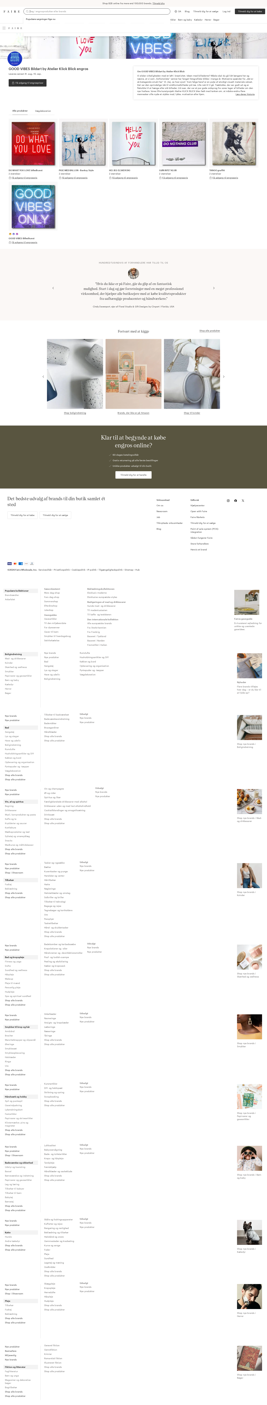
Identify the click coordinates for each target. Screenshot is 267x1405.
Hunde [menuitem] (8, 1236)
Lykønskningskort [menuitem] (14, 1109)
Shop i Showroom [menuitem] (14, 872)
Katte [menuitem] (8, 1232)
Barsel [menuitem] (8, 1171)
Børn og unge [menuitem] (12, 1375)
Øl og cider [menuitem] (50, 793)
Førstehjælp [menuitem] (50, 1167)
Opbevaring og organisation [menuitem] (94, 666)
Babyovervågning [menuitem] (53, 1149)
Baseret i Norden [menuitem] (96, 640)
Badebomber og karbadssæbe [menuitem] (60, 944)
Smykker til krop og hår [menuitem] (17, 1027)
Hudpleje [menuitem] (9, 991)
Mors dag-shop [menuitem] (52, 592)
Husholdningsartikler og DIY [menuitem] (94, 657)
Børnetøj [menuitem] (9, 1201)
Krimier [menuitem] (48, 1354)
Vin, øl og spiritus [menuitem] (14, 801)
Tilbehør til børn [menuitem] (13, 1193)
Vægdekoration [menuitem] (87, 674)
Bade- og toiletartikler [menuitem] (55, 1154)
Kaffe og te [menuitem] (11, 819)
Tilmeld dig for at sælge (205, 11)
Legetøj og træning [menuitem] (54, 1262)
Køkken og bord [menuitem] (88, 661)
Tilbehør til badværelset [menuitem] (56, 714)
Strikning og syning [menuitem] (54, 1092)
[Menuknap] (4, 28)
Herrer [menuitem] (8, 688)
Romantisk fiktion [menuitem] (53, 1358)
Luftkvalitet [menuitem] (50, 1145)
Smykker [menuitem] (9, 671)
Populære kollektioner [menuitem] (17, 590)
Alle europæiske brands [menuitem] (99, 623)
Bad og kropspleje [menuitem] (14, 957)
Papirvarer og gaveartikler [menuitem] (18, 675)
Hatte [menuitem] (47, 884)
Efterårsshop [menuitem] (50, 605)
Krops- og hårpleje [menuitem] (54, 1158)
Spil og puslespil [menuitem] (14, 1101)
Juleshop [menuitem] (48, 610)
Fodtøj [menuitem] (8, 884)
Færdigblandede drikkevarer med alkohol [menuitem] (65, 801)
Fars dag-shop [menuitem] (51, 597)
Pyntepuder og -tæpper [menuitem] (92, 670)
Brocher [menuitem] (9, 1035)
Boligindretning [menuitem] (13, 654)
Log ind (226, 11)
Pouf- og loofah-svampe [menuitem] (56, 957)
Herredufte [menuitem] (49, 1292)
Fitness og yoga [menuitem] (13, 961)
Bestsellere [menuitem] (11, 1351)
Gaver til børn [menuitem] (51, 631)
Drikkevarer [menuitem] (11, 810)
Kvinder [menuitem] (9, 662)
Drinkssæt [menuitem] (49, 814)
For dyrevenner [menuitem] (52, 627)
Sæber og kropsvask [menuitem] (54, 965)
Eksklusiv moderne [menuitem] (97, 592)
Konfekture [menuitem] (10, 827)
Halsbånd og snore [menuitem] (54, 1236)
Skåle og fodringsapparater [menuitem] (58, 1219)
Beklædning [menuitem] (11, 888)
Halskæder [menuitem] (10, 1057)
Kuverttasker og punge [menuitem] (56, 871)
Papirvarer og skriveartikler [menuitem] (19, 1118)
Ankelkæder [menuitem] (50, 1014)
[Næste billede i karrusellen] (214, 288)
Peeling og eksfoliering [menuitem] (56, 961)
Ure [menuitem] (46, 914)
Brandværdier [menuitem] (12, 595)
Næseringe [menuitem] (49, 1031)
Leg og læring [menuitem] (12, 1184)
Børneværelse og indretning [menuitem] (19, 1175)
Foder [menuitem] (47, 1249)
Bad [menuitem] (46, 661)
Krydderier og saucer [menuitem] (16, 823)
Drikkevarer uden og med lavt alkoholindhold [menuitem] (67, 806)
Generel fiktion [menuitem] (51, 1345)
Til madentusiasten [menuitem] (97, 610)
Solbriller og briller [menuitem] (54, 897)
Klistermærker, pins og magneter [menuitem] (16, 1124)
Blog (187, 11)
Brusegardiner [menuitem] (51, 727)
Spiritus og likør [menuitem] (52, 797)
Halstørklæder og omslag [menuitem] (57, 893)
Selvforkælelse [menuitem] (51, 640)
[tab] (20, 111)
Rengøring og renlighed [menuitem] (56, 1228)
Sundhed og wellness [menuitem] (16, 970)
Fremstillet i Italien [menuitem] (97, 645)
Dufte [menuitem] (8, 965)
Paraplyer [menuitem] (49, 919)
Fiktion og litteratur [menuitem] (15, 1367)
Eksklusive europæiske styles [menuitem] (102, 597)
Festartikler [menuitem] (11, 1114)
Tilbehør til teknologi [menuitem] (55, 901)
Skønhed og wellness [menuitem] (16, 667)
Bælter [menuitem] (47, 867)
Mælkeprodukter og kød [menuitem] (17, 832)
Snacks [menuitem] (8, 840)
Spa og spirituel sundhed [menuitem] (18, 996)
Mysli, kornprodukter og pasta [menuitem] (20, 814)
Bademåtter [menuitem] (50, 723)
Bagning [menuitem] (9, 806)
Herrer (208, 19)
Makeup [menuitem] (9, 978)
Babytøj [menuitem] (9, 1197)
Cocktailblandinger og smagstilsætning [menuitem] (64, 810)
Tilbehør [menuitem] (9, 880)
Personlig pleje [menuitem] (12, 987)
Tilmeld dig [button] (159, 3)
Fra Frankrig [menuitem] (93, 632)
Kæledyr (198, 19)
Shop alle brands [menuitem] (14, 775)
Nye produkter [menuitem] (51, 657)
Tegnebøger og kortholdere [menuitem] (58, 910)
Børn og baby (185, 19)
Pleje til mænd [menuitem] (12, 983)
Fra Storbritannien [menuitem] (96, 627)
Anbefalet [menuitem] (10, 599)
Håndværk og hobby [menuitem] (16, 1096)
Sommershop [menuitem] (51, 601)
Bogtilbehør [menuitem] (11, 1387)
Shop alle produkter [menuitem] (15, 779)
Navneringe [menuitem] (50, 1018)
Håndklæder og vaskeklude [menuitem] (58, 1171)
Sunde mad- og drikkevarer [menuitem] (101, 606)
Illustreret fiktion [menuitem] (52, 1362)
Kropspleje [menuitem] (49, 1288)
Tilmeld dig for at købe (250, 11)
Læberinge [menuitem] (49, 1027)
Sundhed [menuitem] (48, 1258)
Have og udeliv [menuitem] (52, 674)
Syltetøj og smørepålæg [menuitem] (17, 836)
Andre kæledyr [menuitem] (12, 1241)
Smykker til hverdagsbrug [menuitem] (57, 636)
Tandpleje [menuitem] (49, 1162)
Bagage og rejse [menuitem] (52, 906)
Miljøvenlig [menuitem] (10, 1355)
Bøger (216, 19)
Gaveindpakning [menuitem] (13, 1105)
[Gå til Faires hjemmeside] (11, 11)
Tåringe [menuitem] (48, 1035)
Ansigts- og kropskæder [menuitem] (56, 1022)
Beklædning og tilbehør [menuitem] (56, 1232)
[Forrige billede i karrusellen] (53, 288)
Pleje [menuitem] (46, 1254)
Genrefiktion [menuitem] (50, 1349)
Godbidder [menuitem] (49, 1267)
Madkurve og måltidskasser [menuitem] (19, 845)
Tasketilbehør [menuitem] (51, 923)
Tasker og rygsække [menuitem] (54, 862)
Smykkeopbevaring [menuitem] (15, 1053)
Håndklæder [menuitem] (50, 732)
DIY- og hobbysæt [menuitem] (53, 1088)
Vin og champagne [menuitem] (54, 788)
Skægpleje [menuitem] (49, 1283)
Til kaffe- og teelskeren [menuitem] (99, 614)
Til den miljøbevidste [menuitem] (55, 623)
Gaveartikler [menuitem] (50, 618)
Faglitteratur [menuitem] (11, 1371)
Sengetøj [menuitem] (48, 666)
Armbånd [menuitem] (10, 1031)
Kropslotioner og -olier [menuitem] (55, 948)
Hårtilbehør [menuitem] (50, 880)
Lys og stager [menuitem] (51, 670)
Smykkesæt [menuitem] (11, 1048)
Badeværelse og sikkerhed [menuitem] (19, 1162)
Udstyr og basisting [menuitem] (15, 1167)
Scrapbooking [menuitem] (51, 1096)
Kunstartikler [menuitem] (50, 1083)
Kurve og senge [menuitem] (52, 1245)
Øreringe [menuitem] (9, 1044)
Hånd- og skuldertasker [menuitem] (56, 927)
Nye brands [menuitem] (50, 653)
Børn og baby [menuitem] (12, 680)
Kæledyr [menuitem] (9, 684)
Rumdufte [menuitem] (85, 653)
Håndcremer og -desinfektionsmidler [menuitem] (63, 953)
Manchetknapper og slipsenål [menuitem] (20, 1040)
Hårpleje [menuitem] (9, 974)
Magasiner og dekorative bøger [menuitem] (18, 1381)
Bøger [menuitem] (8, 693)
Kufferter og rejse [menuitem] (53, 1223)
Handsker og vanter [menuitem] (54, 875)
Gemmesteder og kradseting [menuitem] (59, 1241)
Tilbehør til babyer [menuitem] (14, 1188)
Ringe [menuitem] (8, 1061)
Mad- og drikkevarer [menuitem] (15, 658)
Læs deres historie (245, 94)
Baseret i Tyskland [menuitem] (96, 636)
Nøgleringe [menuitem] (50, 888)
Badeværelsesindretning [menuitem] (56, 719)
